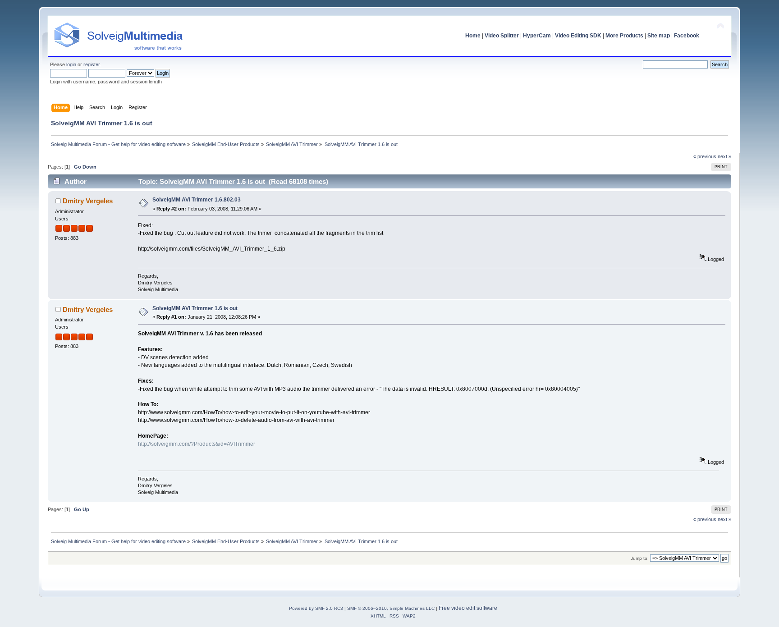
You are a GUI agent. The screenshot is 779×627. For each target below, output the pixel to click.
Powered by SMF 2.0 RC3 (316, 608)
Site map (658, 35)
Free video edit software (468, 608)
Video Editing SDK (578, 35)
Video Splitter (502, 35)
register (91, 64)
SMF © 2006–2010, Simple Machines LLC (391, 608)
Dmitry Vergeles (88, 201)
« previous (704, 156)
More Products (624, 35)
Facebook (686, 35)
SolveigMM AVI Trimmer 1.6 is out (195, 308)
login (71, 64)
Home (473, 35)
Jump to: (640, 558)
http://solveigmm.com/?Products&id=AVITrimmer (196, 444)
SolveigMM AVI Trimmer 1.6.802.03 (196, 200)
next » (724, 156)
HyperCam (537, 35)
